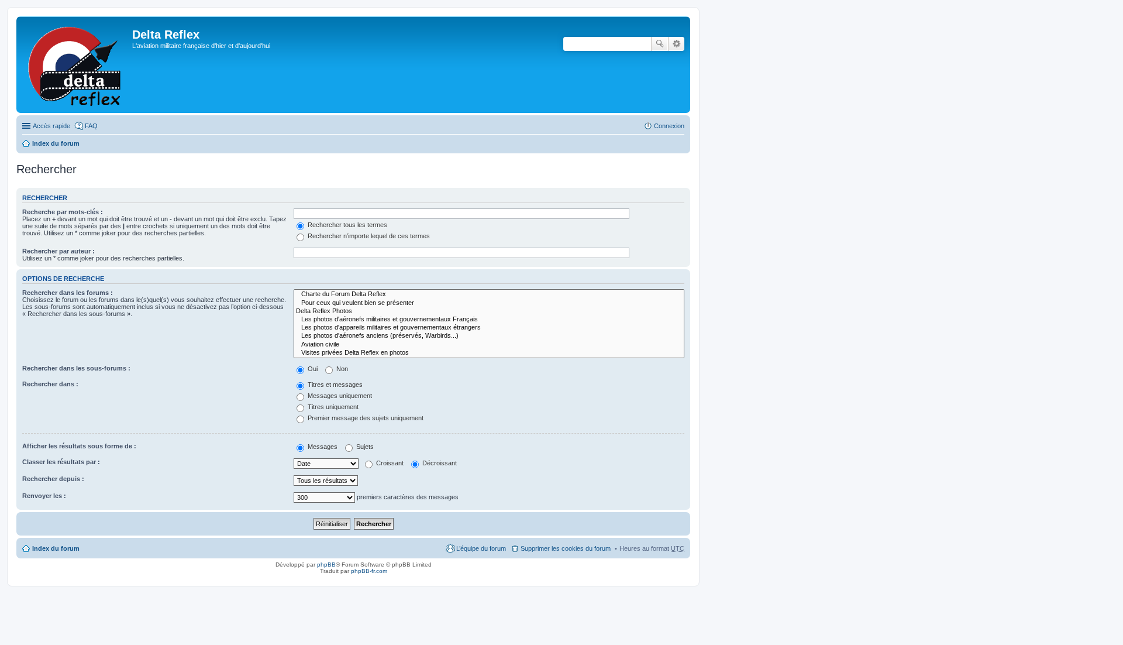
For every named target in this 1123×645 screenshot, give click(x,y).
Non (341, 368)
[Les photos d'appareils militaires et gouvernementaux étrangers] (489, 328)
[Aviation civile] (489, 345)
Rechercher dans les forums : (67, 292)
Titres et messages (334, 384)
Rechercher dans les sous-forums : (76, 368)
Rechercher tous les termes (346, 224)
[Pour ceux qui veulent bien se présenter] (489, 303)
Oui (312, 368)
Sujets (364, 446)
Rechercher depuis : (53, 478)
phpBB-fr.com (369, 571)
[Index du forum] (75, 64)
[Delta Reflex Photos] (489, 311)
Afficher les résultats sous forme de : (79, 446)
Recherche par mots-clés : (62, 211)
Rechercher (660, 44)
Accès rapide (51, 125)
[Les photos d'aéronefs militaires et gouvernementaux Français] (489, 319)
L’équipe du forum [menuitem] (481, 548)
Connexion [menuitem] (669, 125)
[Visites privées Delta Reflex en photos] (489, 353)
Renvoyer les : (44, 495)
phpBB (326, 564)
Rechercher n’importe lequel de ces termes (368, 235)
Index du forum (56, 143)
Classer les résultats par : (61, 461)
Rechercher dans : (50, 383)
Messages (321, 446)
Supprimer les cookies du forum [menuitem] (566, 548)
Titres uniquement (332, 406)
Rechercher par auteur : (58, 251)
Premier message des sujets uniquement (364, 417)
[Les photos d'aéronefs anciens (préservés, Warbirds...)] (489, 336)
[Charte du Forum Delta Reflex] (489, 294)
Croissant (389, 462)
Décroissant (439, 462)
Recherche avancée (676, 44)
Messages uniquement (339, 395)
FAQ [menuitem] (91, 125)
